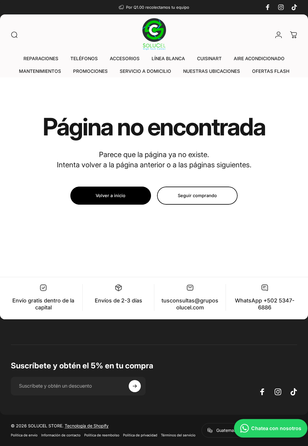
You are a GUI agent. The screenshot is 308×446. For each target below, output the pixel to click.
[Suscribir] (135, 386)
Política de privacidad (140, 435)
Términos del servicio (178, 435)
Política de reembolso (101, 435)
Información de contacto (61, 435)
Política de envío (24, 435)
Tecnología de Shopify (87, 425)
